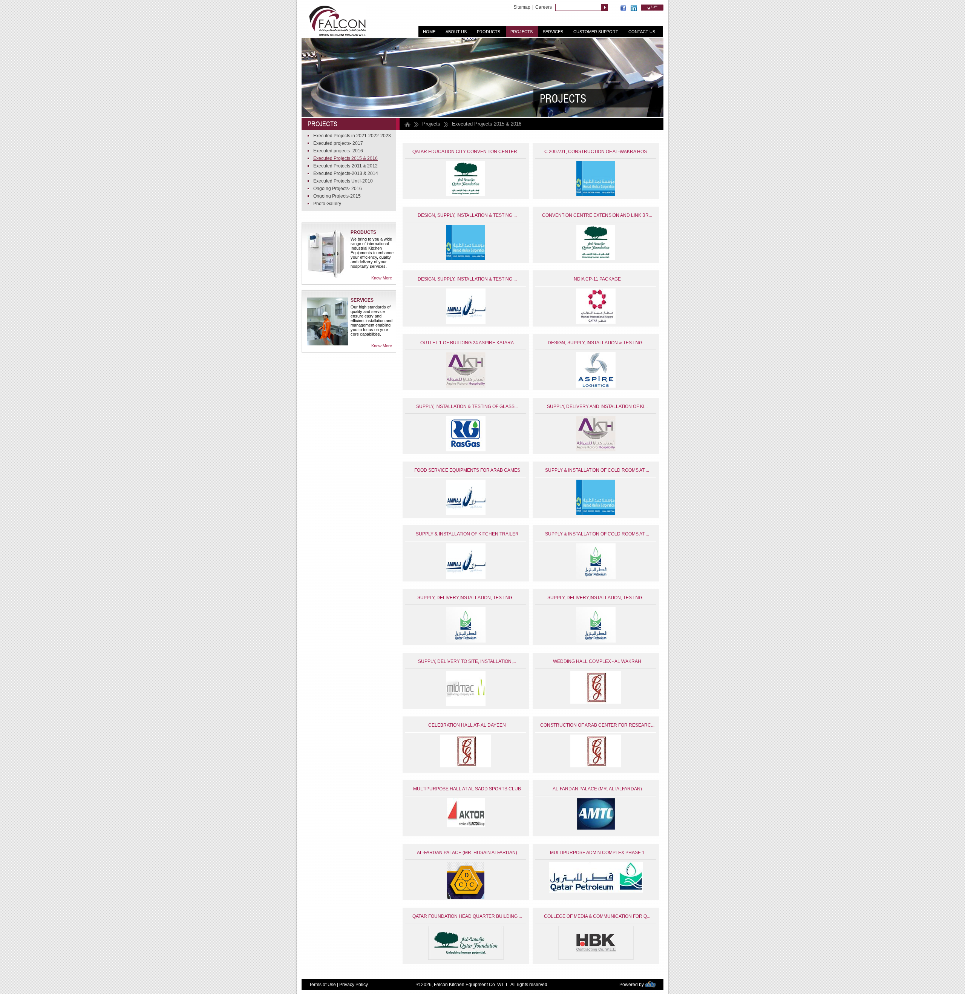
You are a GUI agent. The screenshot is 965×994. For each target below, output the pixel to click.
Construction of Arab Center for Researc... (597, 725)
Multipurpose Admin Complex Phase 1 (597, 852)
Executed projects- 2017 (338, 143)
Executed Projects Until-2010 (343, 181)
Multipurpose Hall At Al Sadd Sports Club (467, 789)
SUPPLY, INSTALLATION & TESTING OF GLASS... (467, 406)
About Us (456, 31)
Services (553, 31)
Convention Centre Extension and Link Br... (597, 215)
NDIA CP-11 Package (597, 279)
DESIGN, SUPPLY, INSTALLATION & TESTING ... (467, 215)
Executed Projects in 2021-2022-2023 (352, 135)
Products (488, 31)
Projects (521, 31)
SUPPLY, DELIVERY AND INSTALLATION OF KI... (597, 406)
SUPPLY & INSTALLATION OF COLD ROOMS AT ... (597, 470)
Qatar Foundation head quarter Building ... (467, 916)
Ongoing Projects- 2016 (337, 188)
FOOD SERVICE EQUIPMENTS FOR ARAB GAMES (467, 470)
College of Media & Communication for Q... (597, 916)
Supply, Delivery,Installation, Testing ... (467, 597)
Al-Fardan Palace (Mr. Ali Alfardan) (597, 789)
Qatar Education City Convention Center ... (467, 151)
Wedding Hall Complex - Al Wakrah (597, 661)
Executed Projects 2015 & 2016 (345, 158)
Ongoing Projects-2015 (337, 196)
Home (429, 31)
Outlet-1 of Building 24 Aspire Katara (467, 342)
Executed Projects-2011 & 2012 (345, 166)
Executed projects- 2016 (338, 150)
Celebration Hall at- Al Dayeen (467, 725)
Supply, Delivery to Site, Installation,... (467, 661)
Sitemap (521, 7)
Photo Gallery (327, 203)
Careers (543, 7)
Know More (381, 278)
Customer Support (595, 31)
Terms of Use (322, 984)
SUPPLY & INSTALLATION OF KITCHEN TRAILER (467, 534)
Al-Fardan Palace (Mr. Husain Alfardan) (467, 852)
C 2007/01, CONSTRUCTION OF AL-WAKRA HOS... (597, 151)
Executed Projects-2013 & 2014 (345, 173)
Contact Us (641, 31)
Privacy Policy (353, 984)
